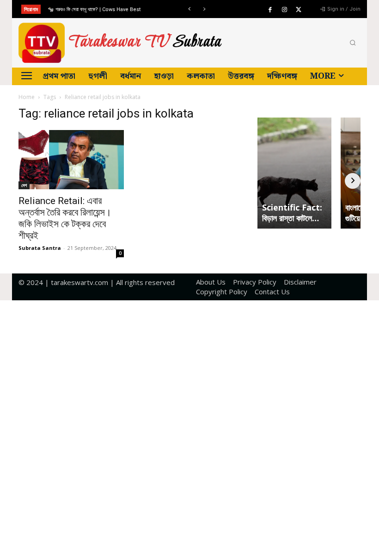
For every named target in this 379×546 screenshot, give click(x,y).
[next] (204, 9)
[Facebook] (270, 10)
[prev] (189, 9)
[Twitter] (299, 10)
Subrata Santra (39, 247)
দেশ (24, 185)
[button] (353, 43)
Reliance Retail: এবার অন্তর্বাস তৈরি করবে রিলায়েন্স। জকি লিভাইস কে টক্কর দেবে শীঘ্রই (64, 218)
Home (26, 97)
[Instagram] (284, 10)
